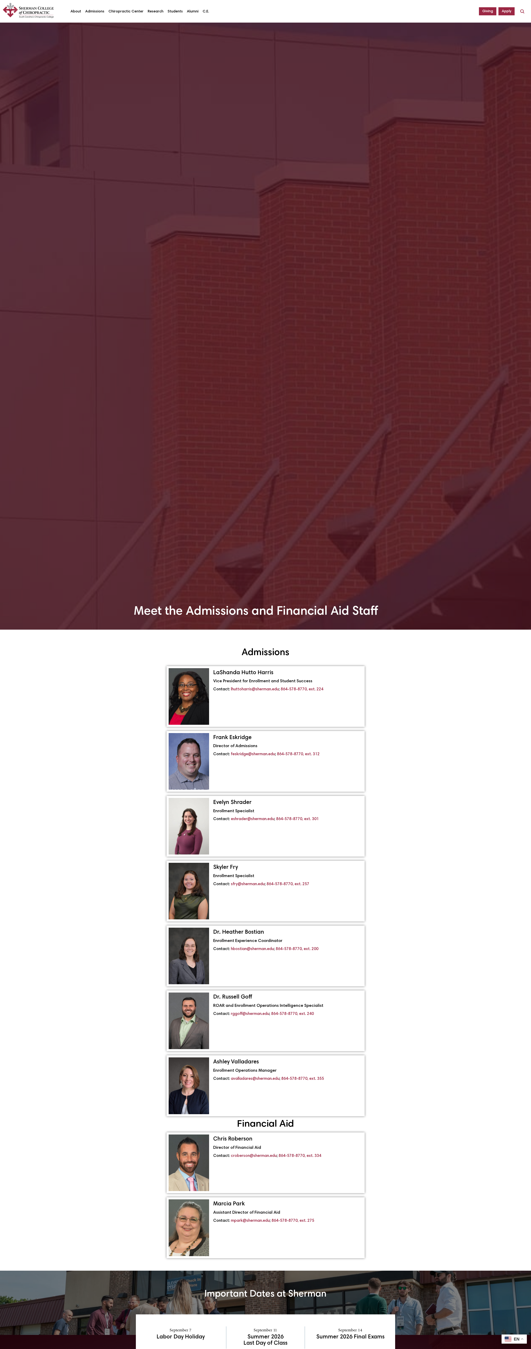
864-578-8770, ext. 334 (300, 1156)
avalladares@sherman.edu (255, 1079)
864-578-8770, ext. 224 (302, 689)
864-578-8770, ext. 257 (288, 884)
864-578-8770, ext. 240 (292, 1014)
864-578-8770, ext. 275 (293, 1221)
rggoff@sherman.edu (250, 1014)
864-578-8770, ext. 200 (297, 949)
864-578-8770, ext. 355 (302, 1079)
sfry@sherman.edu (248, 884)
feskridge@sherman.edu (252, 754)
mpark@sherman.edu (250, 1221)
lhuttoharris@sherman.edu (255, 689)
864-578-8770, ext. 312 (298, 754)
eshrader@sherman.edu (252, 819)
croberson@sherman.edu (254, 1156)
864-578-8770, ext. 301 (297, 819)
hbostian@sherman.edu (252, 949)
